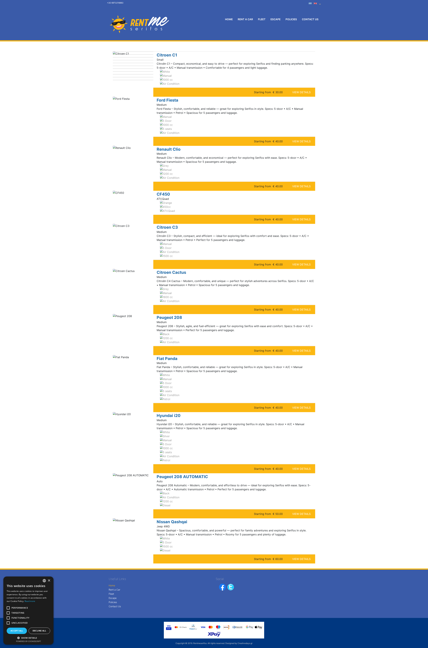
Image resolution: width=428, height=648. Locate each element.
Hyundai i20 (169, 415)
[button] (28, 637)
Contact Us (310, 19)
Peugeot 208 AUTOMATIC (182, 476)
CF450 (163, 194)
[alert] (28, 611)
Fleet (261, 19)
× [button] (49, 580)
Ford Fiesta (167, 100)
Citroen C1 (167, 55)
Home (229, 19)
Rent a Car (245, 19)
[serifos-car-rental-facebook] (223, 587)
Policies (291, 19)
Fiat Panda (167, 358)
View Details (301, 92)
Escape (276, 19)
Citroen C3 (167, 227)
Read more (30, 601)
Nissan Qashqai (172, 521)
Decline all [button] (39, 630)
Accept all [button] (17, 630)
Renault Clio (169, 149)
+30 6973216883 (115, 3)
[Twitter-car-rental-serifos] (230, 587)
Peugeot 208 (169, 317)
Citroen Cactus (171, 272)
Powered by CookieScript (28, 641)
